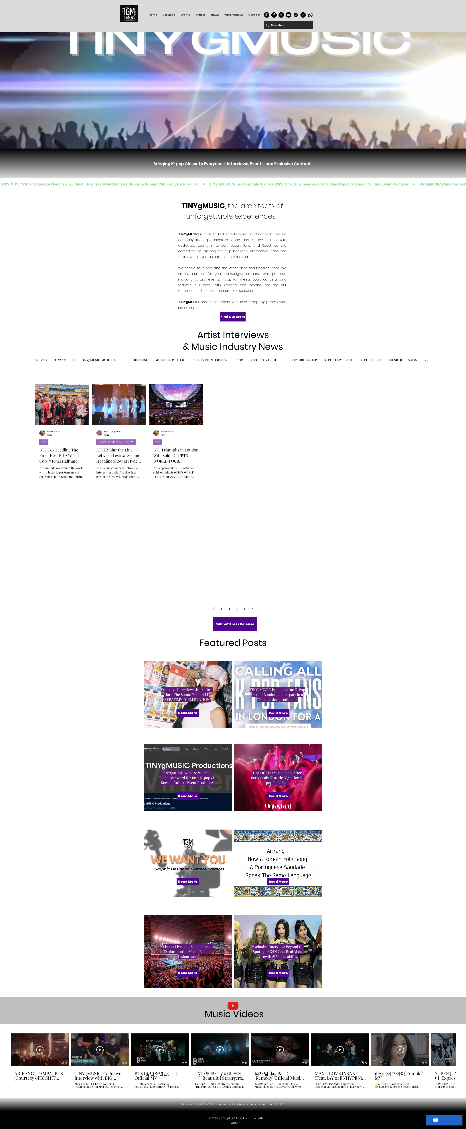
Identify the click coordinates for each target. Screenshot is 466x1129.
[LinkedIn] (303, 15)
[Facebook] (274, 15)
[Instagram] (266, 15)
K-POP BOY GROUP (264, 360)
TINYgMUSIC (64, 360)
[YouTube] (288, 15)
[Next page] (252, 608)
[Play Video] (40, 1049)
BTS (44, 441)
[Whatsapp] (310, 15)
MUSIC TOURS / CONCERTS (342, 441)
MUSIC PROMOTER (169, 360)
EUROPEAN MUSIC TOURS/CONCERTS (234, 441)
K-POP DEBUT (371, 360)
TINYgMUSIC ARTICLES (98, 360)
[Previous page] (214, 608)
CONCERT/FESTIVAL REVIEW (116, 441)
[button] (426, 360)
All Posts (41, 360)
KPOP (238, 360)
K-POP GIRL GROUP (302, 360)
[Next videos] (461, 1049)
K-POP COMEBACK (338, 360)
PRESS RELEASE (135, 360)
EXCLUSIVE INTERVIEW (209, 360)
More (393, 360)
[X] (281, 15)
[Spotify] (296, 15)
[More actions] (84, 432)
